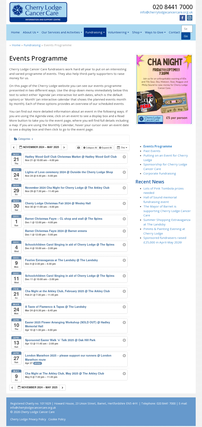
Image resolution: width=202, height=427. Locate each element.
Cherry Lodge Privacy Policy (28, 419)
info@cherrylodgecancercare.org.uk (166, 12)
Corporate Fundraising (159, 173)
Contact (174, 32)
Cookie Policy (56, 419)
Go (186, 36)
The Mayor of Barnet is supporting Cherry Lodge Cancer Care (167, 210)
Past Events (151, 151)
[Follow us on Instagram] (189, 17)
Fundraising (93, 32)
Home (15, 32)
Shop (136, 32)
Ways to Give (154, 32)
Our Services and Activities (61, 32)
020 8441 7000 (173, 7)
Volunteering (117, 32)
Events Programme (157, 146)
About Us (29, 32)
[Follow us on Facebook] (182, 17)
